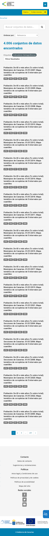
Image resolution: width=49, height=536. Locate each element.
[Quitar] (34, 55)
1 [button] (13, 433)
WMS (25, 78)
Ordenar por (9, 35)
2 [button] (17, 433)
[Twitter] (24, 499)
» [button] (35, 433)
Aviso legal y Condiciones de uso (24, 473)
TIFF (15, 78)
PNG (10, 78)
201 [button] (30, 433)
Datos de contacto (24, 461)
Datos (26, 12)
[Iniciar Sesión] (45, 12)
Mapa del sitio (24, 486)
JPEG (5, 78)
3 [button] (21, 433)
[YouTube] (24, 504)
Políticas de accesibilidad (24, 482)
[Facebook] (24, 495)
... (25, 433)
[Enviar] (42, 27)
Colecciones (36, 12)
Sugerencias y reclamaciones (24, 465)
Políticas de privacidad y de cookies (24, 478)
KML (20, 78)
